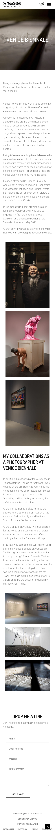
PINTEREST (47, 829)
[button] (40, 4)
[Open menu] (49, 4)
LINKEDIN (34, 829)
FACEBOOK (22, 829)
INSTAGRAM (8, 829)
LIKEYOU (33, 819)
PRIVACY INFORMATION (27, 824)
